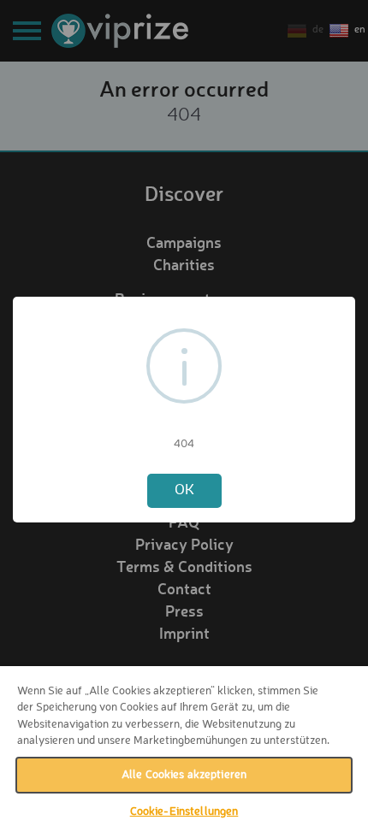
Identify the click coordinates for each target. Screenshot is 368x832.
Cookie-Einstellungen (184, 811)
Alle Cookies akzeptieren (184, 775)
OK (184, 490)
